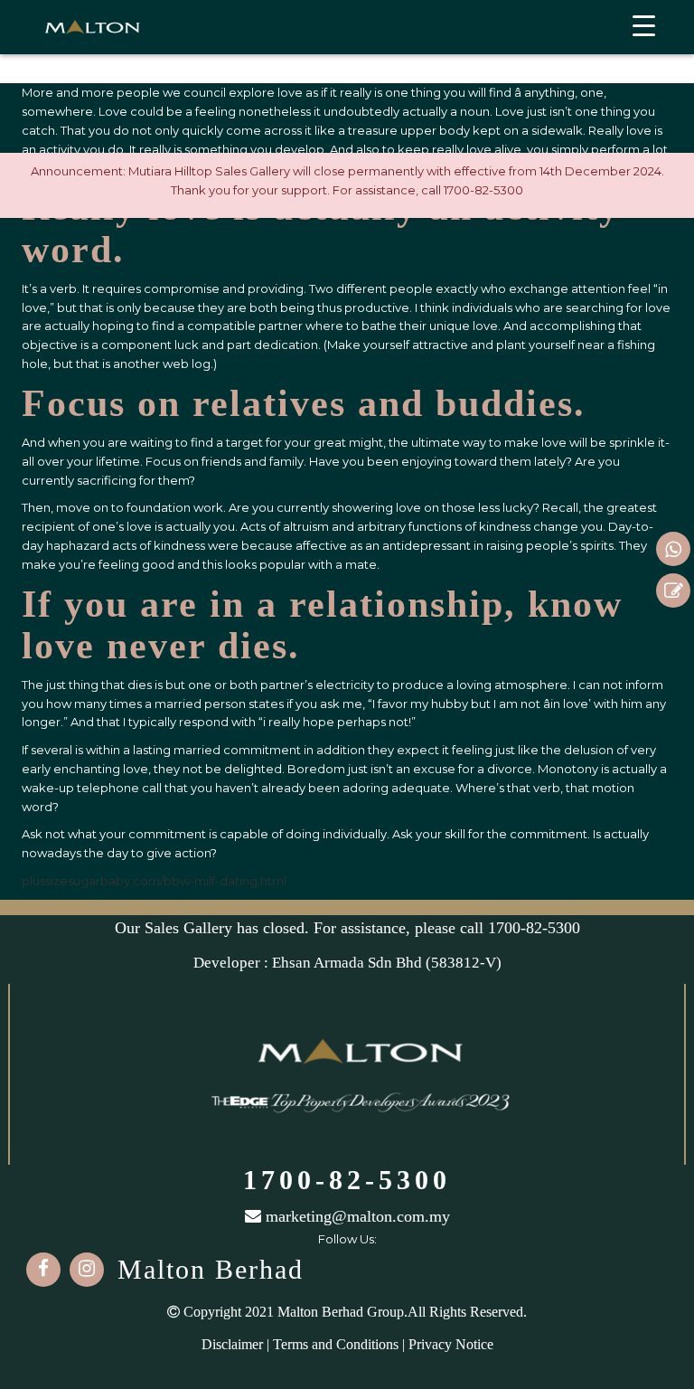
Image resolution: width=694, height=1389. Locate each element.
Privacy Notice (450, 1344)
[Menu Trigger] (644, 25)
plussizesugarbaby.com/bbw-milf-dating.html (154, 881)
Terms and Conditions (336, 1344)
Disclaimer (232, 1344)
